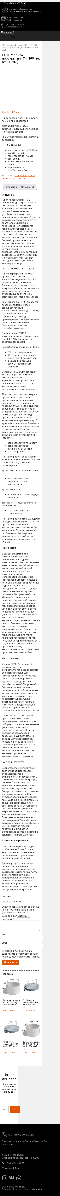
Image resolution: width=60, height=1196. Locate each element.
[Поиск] (15, 1109)
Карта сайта (37, 1189)
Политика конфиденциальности (15, 1189)
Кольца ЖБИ (22, 45)
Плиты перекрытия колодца (18, 177)
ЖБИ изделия (8, 45)
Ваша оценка (9, 915)
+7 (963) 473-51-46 (15, 24)
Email (5, 942)
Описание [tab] (11, 186)
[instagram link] (5, 1178)
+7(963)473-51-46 (15, 1162)
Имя (5, 934)
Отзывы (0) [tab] (27, 186)
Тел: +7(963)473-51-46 (15, 3)
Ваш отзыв (8, 919)
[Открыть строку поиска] (5, 37)
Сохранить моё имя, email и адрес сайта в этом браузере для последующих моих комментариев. (21, 953)
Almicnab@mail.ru (14, 27)
